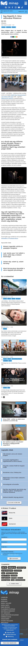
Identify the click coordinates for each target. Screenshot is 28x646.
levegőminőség (6, 578)
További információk (10, 630)
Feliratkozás (14, 558)
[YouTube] (19, 7)
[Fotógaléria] (5, 7)
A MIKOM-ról (4, 597)
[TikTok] (22, 7)
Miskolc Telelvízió (6, 603)
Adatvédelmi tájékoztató (8, 611)
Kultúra (3, 27)
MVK (3, 573)
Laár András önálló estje (7, 96)
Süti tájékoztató (5, 613)
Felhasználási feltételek (7, 551)
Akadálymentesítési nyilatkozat (10, 615)
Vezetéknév (4, 537)
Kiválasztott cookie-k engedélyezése (9, 639)
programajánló (7, 570)
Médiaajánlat (4, 622)
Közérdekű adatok (6, 617)
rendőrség (14, 578)
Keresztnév (4, 542)
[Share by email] (16, 37)
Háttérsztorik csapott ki (7, 98)
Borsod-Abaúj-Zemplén (17, 358)
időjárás (11, 567)
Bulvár (10, 360)
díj (3, 397)
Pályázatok (4, 599)
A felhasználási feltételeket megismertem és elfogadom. (12, 554)
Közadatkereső (5, 619)
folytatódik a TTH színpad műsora (9, 238)
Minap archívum (5, 607)
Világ (9, 387)
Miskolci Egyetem (6, 580)
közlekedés (17, 570)
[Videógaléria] (9, 7)
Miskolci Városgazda (11, 573)
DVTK (4, 567)
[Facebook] (12, 7)
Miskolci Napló (5, 605)
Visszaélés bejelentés (7, 620)
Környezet (18, 298)
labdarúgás (21, 568)
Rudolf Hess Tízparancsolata (18, 95)
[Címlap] (9, 3)
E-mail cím (3, 547)
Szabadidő (5, 360)
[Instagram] (15, 7)
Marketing (11, 636)
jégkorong (20, 578)
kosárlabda (14, 575)
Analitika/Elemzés (10, 634)
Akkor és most (5, 575)
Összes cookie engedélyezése (9, 643)
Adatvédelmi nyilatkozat (13, 554)
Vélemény (8, 27)
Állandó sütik (10, 632)
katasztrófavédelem (20, 580)
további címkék (15, 583)
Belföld (13, 298)
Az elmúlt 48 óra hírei (14, 502)
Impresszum (4, 601)
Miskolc (13, 27)
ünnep (12, 580)
